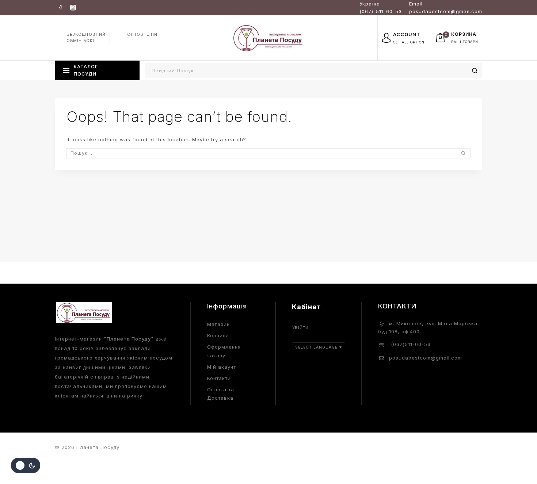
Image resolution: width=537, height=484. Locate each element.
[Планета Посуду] (268, 37)
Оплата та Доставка (220, 394)
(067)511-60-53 (410, 344)
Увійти (300, 327)
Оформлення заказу (224, 351)
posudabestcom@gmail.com (425, 358)
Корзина (218, 335)
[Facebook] (60, 7)
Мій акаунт (221, 367)
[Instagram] (73, 7)
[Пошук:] (268, 153)
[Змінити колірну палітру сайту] (25, 465)
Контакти (219, 378)
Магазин (218, 324)
